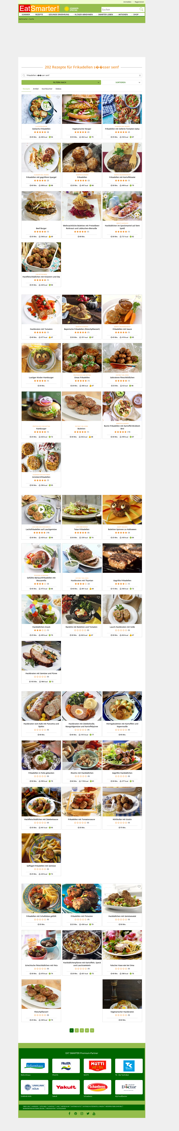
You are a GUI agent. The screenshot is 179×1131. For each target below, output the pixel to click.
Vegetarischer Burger (81, 129)
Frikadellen (82, 177)
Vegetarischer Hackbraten (122, 1012)
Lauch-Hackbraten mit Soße (122, 627)
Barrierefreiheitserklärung (34, 1108)
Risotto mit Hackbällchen (82, 773)
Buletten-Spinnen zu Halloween (122, 529)
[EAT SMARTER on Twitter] (88, 1113)
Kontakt (51, 1106)
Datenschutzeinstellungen (93, 1106)
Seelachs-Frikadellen (41, 129)
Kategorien (61, 1108)
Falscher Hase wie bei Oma (122, 965)
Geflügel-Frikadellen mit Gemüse (41, 866)
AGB (57, 1106)
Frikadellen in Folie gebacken (41, 773)
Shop (136, 14)
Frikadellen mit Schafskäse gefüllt (41, 916)
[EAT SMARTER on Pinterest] (75, 1113)
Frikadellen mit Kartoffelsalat (122, 177)
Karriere (35, 1106)
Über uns (26, 1106)
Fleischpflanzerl (41, 1012)
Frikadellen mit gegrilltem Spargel (41, 177)
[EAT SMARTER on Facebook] (69, 1113)
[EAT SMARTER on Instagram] (82, 1113)
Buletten (81, 428)
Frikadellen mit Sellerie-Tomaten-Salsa (122, 129)
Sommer (26, 14)
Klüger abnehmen (84, 14)
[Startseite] (39, 8)
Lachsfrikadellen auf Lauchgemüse (41, 529)
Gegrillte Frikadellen (122, 580)
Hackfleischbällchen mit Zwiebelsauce (41, 819)
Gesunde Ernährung (59, 14)
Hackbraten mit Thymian (82, 580)
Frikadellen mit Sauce (122, 329)
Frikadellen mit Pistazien (82, 916)
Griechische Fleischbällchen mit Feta (41, 965)
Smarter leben (105, 14)
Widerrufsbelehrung (113, 1106)
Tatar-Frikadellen (81, 529)
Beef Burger (41, 228)
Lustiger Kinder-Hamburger (41, 377)
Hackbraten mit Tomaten (41, 329)
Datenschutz (76, 1106)
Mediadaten (50, 1108)
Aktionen (123, 14)
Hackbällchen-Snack (41, 627)
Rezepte (39, 14)
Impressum (65, 1106)
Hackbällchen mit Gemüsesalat (122, 916)
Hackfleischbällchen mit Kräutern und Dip (41, 276)
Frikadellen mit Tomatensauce (81, 819)
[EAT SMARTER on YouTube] (94, 1113)
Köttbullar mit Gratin (122, 819)
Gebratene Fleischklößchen (122, 377)
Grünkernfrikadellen (41, 477)
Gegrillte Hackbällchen (122, 773)
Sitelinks (43, 1106)
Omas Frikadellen (82, 377)
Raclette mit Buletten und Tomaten (81, 627)
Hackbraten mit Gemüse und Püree (41, 673)
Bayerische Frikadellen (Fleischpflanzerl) (82, 329)
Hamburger (41, 428)
